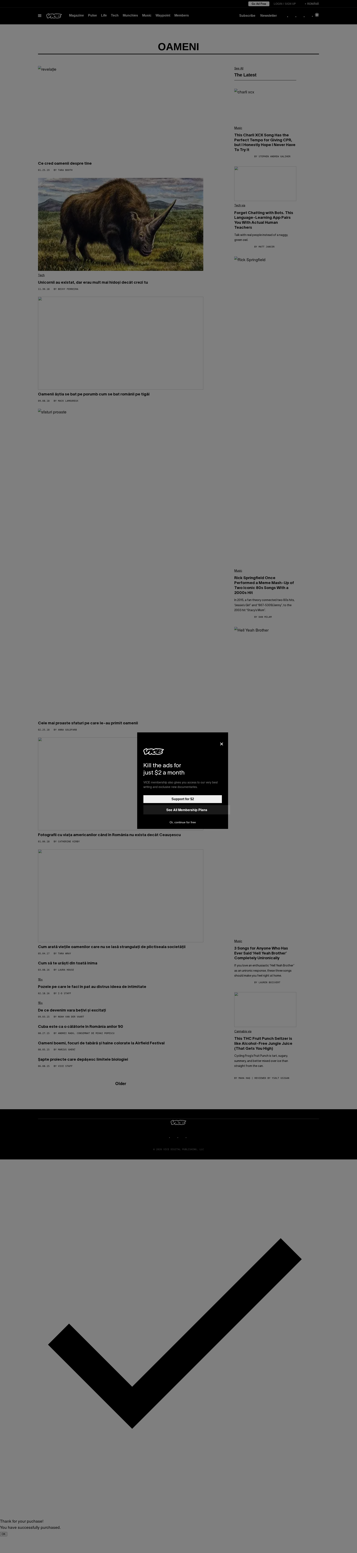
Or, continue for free (183, 822)
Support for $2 (182, 799)
